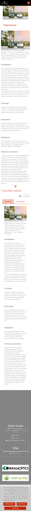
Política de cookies (9, 500)
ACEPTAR (15, 508)
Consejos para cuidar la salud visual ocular (15, 451)
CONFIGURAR (9, 504)
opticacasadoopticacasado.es (16, 440)
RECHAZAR (22, 504)
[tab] (8, 201)
